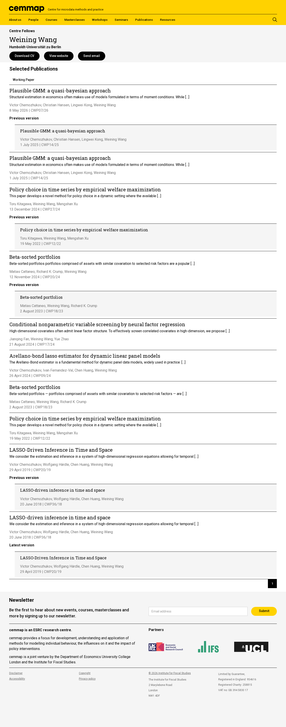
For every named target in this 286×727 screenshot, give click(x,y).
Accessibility (17, 678)
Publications (144, 19)
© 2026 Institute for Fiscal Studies (170, 673)
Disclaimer (16, 673)
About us (15, 19)
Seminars (121, 19)
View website (58, 56)
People (33, 19)
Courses (51, 19)
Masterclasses (74, 19)
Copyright (84, 673)
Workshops (99, 19)
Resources (167, 19)
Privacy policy (87, 678)
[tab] (23, 80)
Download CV (24, 56)
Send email (91, 56)
